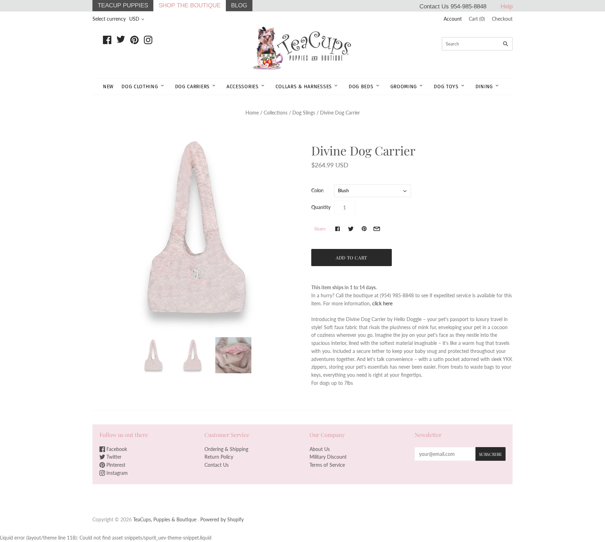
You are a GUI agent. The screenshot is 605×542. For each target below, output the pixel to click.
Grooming (403, 87)
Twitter (113, 457)
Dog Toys (446, 87)
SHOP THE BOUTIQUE (190, 5)
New (108, 87)
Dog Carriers (192, 87)
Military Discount (328, 457)
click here (382, 303)
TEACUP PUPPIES (123, 5)
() (477, 19)
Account (453, 19)
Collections (275, 113)
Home (252, 113)
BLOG (239, 5)
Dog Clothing (139, 87)
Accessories (243, 87)
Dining (484, 87)
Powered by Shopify (222, 519)
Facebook (116, 449)
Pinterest (115, 465)
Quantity (321, 207)
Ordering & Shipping (226, 449)
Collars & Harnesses (304, 87)
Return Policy (218, 457)
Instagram (116, 473)
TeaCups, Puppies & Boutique (164, 519)
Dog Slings (303, 113)
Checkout (502, 19)
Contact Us (216, 465)
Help (507, 6)
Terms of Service (327, 465)
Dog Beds (361, 87)
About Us (320, 449)
